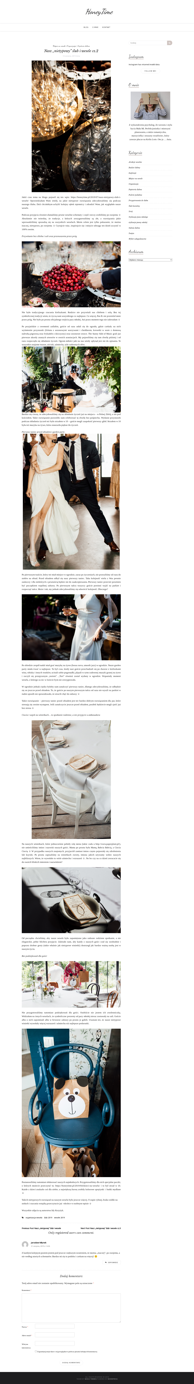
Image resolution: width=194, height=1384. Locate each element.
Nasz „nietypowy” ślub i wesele (41, 1228)
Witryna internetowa (26, 1346)
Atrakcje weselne (135, 162)
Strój (131, 211)
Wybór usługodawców (137, 239)
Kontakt (106, 27)
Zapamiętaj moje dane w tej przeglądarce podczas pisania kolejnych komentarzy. (67, 1352)
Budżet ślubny (134, 168)
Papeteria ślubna (84, 46)
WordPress (112, 1379)
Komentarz (27, 1290)
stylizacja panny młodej (138, 222)
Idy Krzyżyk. (57, 1210)
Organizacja (71, 46)
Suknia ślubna (134, 228)
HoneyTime (99, 11)
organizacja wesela (34, 1217)
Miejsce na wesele (59, 46)
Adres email (27, 1335)
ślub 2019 (48, 1217)
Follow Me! (150, 71)
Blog (86, 27)
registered (62, 1233)
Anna (78, 56)
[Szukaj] (169, 43)
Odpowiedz (113, 1262)
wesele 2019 (59, 1217)
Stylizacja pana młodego (138, 217)
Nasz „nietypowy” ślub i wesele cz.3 (101, 1228)
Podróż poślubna (135, 195)
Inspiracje (132, 173)
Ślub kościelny (134, 206)
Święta (131, 233)
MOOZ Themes (91, 1379)
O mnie (95, 27)
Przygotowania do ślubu (138, 200)
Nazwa (25, 1327)
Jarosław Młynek (38, 1242)
